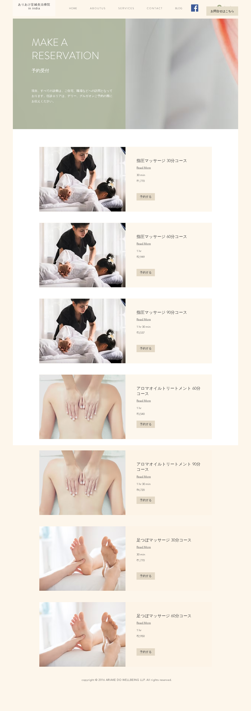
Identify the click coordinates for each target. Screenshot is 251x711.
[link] (169, 160)
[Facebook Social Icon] (194, 8)
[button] (146, 196)
